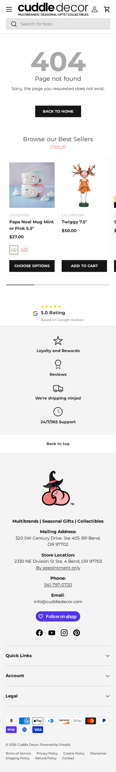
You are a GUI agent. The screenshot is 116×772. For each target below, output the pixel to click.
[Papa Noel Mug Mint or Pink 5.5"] (32, 185)
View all (58, 146)
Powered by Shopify (55, 745)
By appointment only (58, 567)
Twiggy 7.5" (74, 221)
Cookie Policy (73, 753)
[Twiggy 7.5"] (84, 185)
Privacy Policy (47, 753)
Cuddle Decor (27, 745)
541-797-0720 (58, 584)
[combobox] (58, 24)
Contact (68, 758)
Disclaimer (98, 753)
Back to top (58, 443)
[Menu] (9, 9)
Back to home (58, 111)
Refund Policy (46, 758)
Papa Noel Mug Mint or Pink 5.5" (31, 225)
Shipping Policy (18, 758)
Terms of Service (18, 753)
